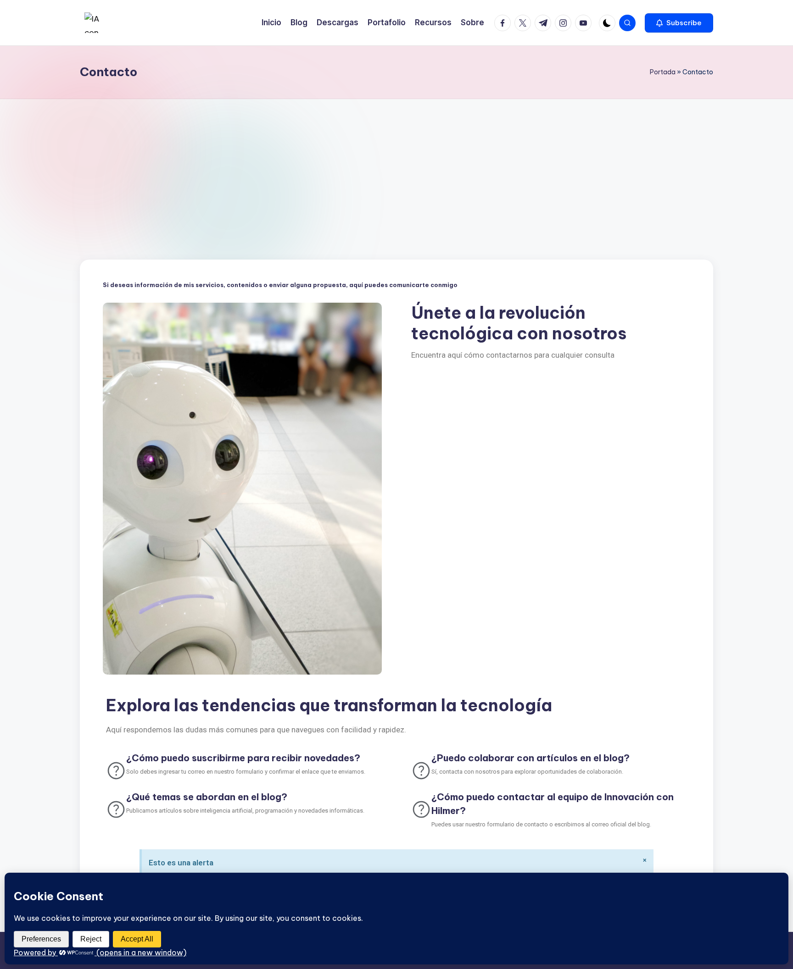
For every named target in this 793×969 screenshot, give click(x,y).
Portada (663, 72)
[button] (679, 23)
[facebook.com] (504, 23)
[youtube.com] (585, 23)
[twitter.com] (524, 23)
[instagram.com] (565, 23)
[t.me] (545, 23)
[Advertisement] (396, 168)
